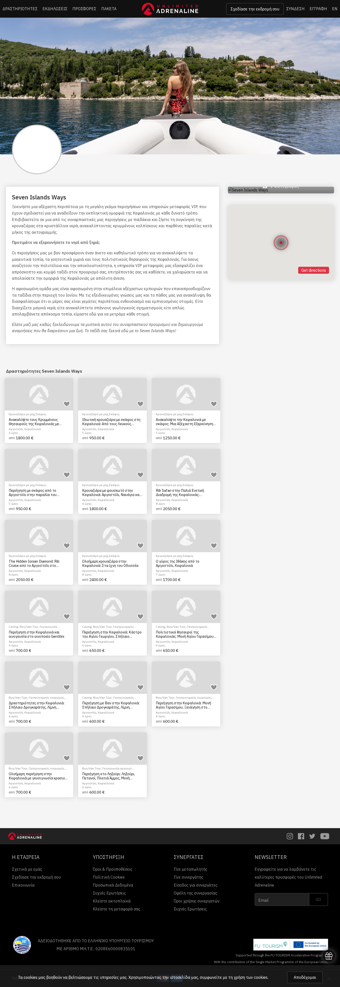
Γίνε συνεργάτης (188, 877)
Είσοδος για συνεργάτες (196, 885)
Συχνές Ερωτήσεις (109, 893)
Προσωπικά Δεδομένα (113, 885)
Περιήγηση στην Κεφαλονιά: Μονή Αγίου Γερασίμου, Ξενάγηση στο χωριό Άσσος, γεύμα (183, 705)
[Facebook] (301, 836)
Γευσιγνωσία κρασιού (117, 768)
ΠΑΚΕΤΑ (108, 8)
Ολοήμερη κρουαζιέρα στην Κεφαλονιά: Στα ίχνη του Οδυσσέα (110, 563)
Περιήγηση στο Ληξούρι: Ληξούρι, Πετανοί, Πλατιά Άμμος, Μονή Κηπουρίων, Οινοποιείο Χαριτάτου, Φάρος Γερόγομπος (110, 776)
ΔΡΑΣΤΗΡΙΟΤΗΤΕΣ (20, 8)
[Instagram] (290, 836)
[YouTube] (324, 836)
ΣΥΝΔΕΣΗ (295, 8)
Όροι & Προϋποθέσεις (112, 869)
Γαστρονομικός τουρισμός (46, 697)
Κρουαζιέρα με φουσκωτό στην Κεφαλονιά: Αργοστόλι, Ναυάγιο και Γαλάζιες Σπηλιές (111, 492)
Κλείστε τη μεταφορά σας (116, 908)
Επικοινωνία (23, 885)
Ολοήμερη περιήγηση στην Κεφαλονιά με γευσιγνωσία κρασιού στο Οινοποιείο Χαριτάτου (38, 776)
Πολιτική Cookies (109, 877)
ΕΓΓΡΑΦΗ (318, 8)
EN (335, 8)
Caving (13, 626)
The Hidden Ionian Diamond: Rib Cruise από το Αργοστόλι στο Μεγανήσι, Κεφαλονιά (34, 563)
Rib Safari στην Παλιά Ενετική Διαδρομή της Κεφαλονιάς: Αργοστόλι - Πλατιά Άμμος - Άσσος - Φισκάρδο (185, 492)
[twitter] (312, 836)
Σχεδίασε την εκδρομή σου (254, 8)
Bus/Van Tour (29, 626)
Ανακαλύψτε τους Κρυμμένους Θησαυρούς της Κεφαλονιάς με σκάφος (34, 421)
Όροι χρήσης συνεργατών (197, 900)
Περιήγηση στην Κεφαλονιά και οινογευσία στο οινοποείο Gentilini (36, 634)
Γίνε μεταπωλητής (190, 869)
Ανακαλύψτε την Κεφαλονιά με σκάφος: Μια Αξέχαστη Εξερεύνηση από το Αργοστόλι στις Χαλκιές (184, 421)
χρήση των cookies (251, 977)
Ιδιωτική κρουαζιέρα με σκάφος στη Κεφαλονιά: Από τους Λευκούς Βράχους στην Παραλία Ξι (111, 421)
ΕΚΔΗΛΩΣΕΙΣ (55, 8)
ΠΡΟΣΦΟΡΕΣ (84, 8)
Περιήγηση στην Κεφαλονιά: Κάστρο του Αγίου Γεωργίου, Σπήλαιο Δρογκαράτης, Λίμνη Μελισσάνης (112, 634)
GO (318, 899)
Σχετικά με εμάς (27, 869)
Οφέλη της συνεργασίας (195, 893)
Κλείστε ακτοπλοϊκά (112, 900)
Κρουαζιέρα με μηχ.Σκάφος (27, 414)
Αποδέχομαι (305, 977)
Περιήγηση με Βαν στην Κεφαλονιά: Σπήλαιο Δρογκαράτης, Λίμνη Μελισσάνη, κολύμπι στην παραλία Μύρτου (111, 705)
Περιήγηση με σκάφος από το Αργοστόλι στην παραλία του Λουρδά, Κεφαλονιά (33, 492)
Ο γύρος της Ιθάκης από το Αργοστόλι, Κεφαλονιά (177, 563)
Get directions (313, 270)
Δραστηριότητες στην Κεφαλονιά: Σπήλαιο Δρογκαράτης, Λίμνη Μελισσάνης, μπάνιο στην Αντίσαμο (37, 705)
